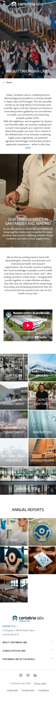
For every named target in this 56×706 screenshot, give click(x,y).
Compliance (43, 690)
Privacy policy (40, 683)
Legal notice (12, 690)
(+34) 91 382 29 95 (10, 634)
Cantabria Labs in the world (18, 659)
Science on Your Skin (14, 651)
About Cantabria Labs (14, 643)
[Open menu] (4, 4)
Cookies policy (28, 690)
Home (9, 82)
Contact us (8, 626)
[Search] (51, 4)
